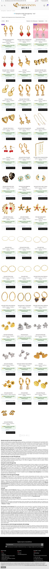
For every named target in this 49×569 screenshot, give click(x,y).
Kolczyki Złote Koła (8, 276)
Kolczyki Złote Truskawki (8, 70)
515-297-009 (23, 0)
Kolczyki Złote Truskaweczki (24, 39)
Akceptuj (3, 567)
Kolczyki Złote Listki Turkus (40, 186)
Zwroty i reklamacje (5, 557)
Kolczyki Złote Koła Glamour (41, 276)
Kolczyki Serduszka (8, 334)
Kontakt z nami (5, 559)
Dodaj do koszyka (11, 51)
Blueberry (4, 503)
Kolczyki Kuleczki (8, 393)
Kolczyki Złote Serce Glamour (40, 305)
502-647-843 (16, 0)
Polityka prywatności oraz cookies (8, 555)
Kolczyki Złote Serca (8, 128)
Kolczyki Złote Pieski (24, 99)
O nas (3, 553)
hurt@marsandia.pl (39, 558)
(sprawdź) (9, 46)
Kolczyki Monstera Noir (8, 186)
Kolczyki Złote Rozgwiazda (24, 128)
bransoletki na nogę (36, 496)
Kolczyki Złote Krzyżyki (24, 157)
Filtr (3, 21)
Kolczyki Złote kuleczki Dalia (41, 157)
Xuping (9, 503)
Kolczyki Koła (8, 247)
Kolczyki (24, 70)
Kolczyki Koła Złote (24, 247)
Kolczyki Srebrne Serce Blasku (24, 363)
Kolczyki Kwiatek (24, 217)
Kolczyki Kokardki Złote (40, 70)
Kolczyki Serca (8, 99)
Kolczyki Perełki (40, 128)
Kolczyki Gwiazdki (8, 363)
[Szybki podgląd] (10, 38)
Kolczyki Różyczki (40, 393)
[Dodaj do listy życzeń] (7, 38)
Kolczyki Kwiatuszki (40, 39)
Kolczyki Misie (24, 393)
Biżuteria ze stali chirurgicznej (34, 509)
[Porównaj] (8, 38)
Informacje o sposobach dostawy (8, 558)
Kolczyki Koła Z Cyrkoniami (24, 305)
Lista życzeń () (45, 0)
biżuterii (5, 476)
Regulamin (4, 554)
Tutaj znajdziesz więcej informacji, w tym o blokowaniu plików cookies (35, 565)
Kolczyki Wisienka (8, 422)
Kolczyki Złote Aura (8, 217)
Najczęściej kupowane (22, 554)
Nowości (19, 553)
